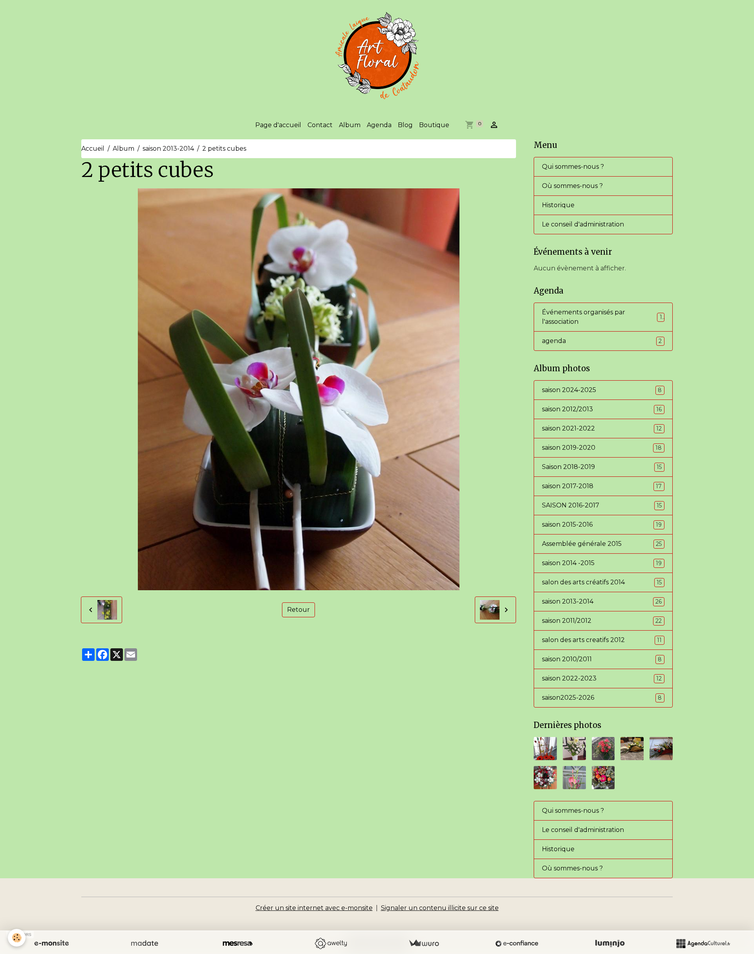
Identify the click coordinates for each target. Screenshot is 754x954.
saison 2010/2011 (602, 659)
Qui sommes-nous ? (573, 166)
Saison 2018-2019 (602, 467)
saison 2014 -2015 (602, 563)
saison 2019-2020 (602, 447)
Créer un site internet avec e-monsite (314, 908)
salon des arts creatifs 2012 (602, 640)
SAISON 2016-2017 (602, 505)
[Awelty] (330, 943)
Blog (405, 125)
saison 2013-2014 (168, 148)
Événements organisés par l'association (602, 316)
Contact (320, 125)
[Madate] (144, 943)
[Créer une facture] (423, 943)
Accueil (92, 148)
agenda (602, 341)
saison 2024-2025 (602, 390)
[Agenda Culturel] (702, 943)
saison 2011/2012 (602, 620)
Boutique (434, 125)
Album (350, 125)
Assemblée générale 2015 (602, 543)
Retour (298, 609)
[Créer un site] (51, 943)
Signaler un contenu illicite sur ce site (440, 908)
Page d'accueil (278, 125)
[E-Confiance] (516, 943)
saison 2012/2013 (602, 409)
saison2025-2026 (602, 697)
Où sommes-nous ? (572, 186)
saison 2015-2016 (602, 524)
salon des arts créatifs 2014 (602, 582)
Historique (558, 205)
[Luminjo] (609, 943)
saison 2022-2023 (602, 678)
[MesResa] (237, 943)
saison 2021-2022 (602, 428)
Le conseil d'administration (583, 224)
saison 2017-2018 (602, 486)
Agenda (379, 125)
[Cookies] (17, 938)
